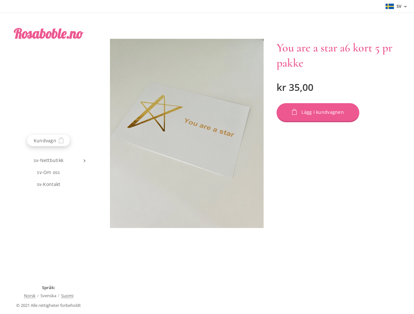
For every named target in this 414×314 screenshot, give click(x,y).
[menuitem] (48, 160)
